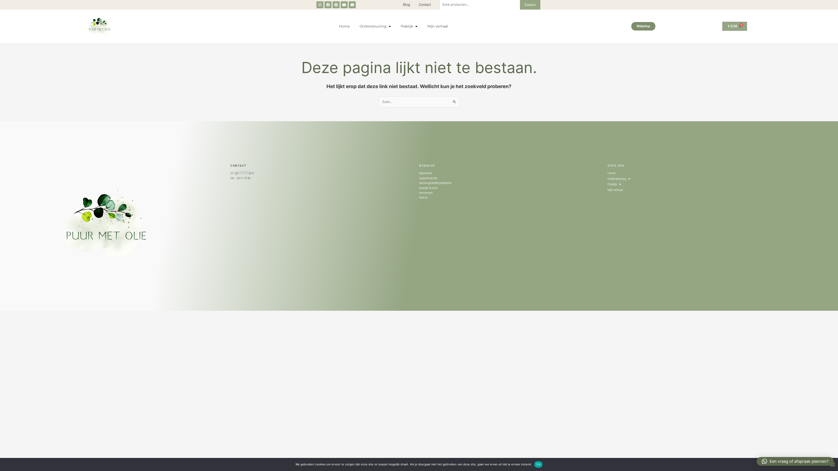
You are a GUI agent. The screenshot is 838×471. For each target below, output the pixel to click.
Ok (538, 464)
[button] (795, 461)
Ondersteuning (373, 26)
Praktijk (407, 26)
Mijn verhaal (437, 26)
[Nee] (832, 464)
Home (344, 26)
